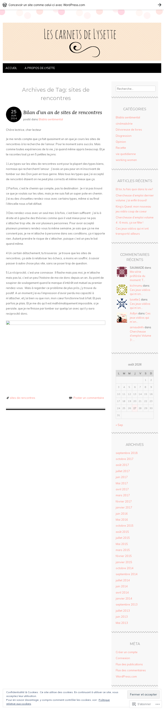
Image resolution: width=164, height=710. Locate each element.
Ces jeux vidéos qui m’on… (140, 317)
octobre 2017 (124, 459)
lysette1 (135, 299)
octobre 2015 (124, 525)
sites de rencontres (22, 397)
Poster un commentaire (88, 397)
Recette (121, 147)
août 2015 (122, 531)
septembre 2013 (127, 604)
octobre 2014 (124, 568)
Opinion (121, 141)
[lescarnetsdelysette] (82, 61)
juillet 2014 (123, 580)
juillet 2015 (123, 537)
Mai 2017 (122, 483)
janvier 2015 (124, 562)
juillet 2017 (123, 471)
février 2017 (124, 501)
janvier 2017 (124, 507)
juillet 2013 (123, 610)
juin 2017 (122, 477)
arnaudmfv (137, 327)
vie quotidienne (126, 154)
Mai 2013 (122, 623)
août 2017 (122, 465)
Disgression (124, 135)
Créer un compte (127, 652)
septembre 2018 (127, 453)
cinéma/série (124, 123)
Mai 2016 (122, 519)
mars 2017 (123, 495)
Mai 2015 (122, 544)
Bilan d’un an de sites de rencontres (62, 112)
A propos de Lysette (40, 68)
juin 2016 (122, 513)
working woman (126, 160)
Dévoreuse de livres (129, 129)
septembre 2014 (127, 574)
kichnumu (136, 285)
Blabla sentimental (51, 119)
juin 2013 (122, 616)
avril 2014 (122, 592)
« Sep (119, 425)
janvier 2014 (124, 598)
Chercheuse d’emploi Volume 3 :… (140, 336)
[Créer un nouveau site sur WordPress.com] (82, 5)
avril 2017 (122, 489)
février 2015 (124, 556)
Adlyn (134, 313)
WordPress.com (126, 676)
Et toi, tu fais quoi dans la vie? (134, 189)
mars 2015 (123, 550)
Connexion (123, 658)
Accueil (12, 68)
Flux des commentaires (131, 670)
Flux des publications (129, 664)
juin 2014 (122, 586)
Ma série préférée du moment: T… (137, 276)
